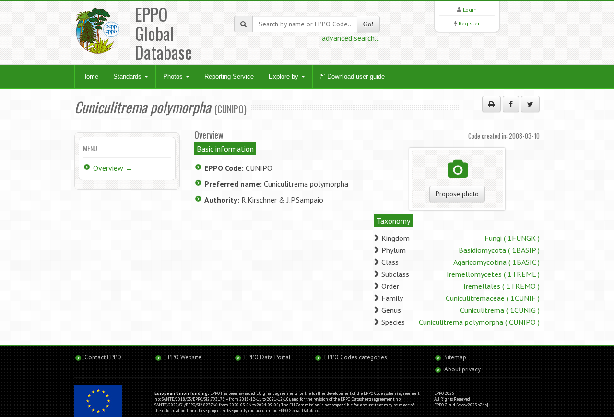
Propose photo (457, 194)
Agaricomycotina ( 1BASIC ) (496, 262)
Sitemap (455, 357)
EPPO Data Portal (267, 357)
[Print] (491, 104)
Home (90, 76)
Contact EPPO (102, 357)
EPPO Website (183, 357)
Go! (368, 23)
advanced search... (351, 38)
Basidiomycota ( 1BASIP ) (499, 250)
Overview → (113, 168)
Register (469, 23)
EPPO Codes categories (355, 357)
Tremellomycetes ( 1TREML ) (492, 274)
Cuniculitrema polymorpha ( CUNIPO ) (479, 322)
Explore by (284, 76)
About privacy (462, 369)
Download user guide (355, 76)
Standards (128, 76)
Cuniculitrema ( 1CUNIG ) (500, 310)
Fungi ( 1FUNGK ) (512, 238)
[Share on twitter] (530, 104)
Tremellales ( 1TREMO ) (501, 286)
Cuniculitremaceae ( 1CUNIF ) (493, 298)
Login (470, 9)
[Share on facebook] (511, 104)
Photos (174, 76)
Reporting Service (229, 76)
